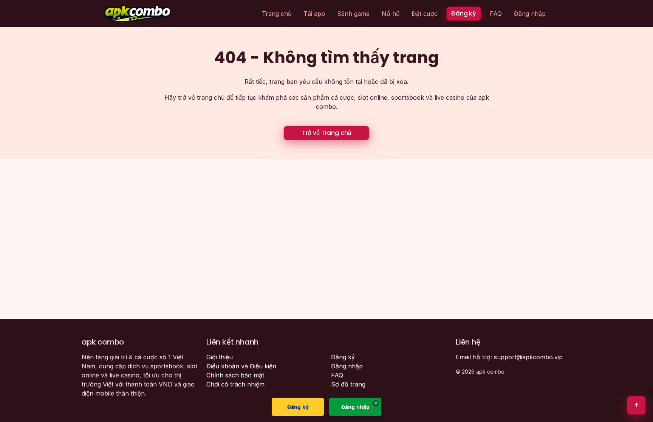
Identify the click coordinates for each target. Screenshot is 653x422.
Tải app (314, 13)
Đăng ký (463, 13)
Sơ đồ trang (348, 384)
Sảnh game (353, 13)
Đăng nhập (530, 13)
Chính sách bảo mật (235, 375)
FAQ (496, 13)
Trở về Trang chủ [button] (326, 132)
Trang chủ (276, 13)
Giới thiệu (219, 357)
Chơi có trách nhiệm (235, 384)
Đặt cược (425, 13)
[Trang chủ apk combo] (137, 13)
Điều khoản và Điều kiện (241, 366)
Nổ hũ (390, 13)
